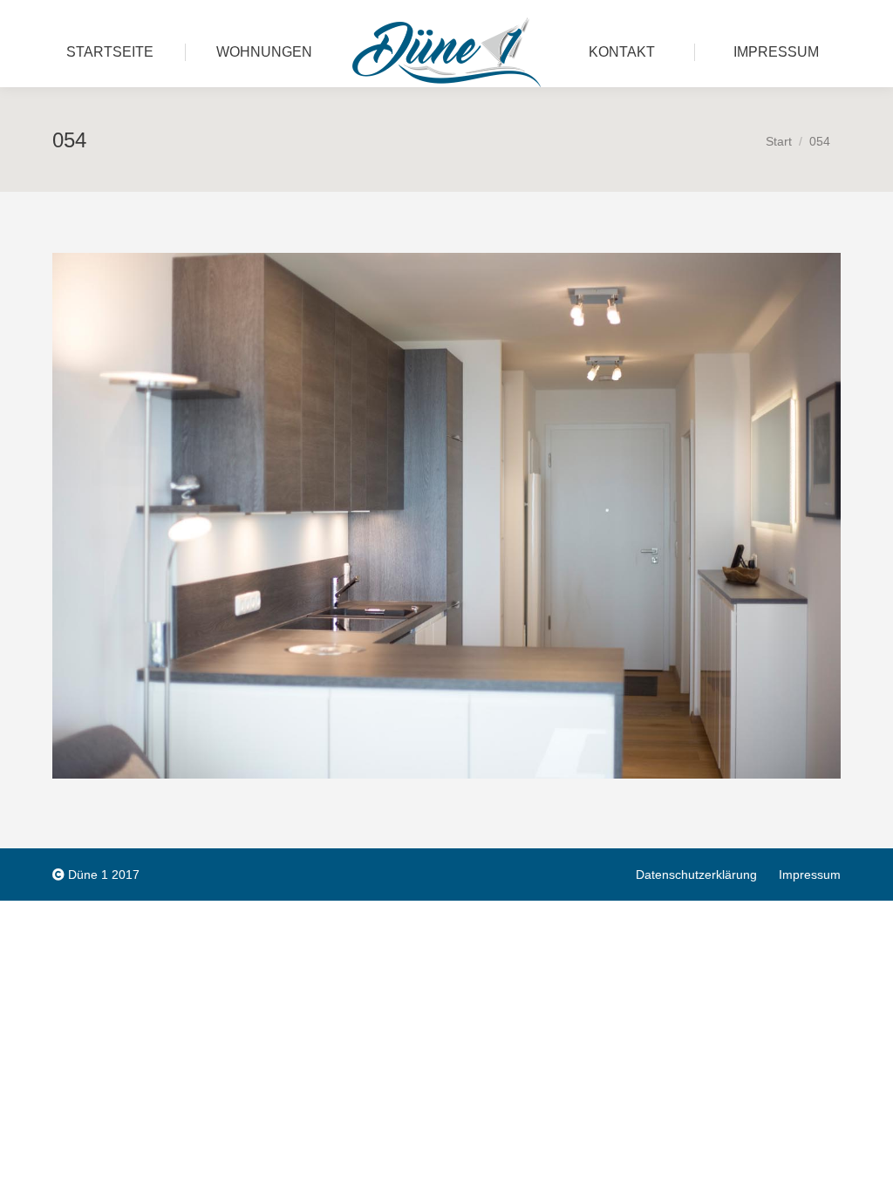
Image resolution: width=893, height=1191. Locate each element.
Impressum (810, 874)
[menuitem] (110, 52)
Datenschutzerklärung (696, 874)
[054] (446, 516)
